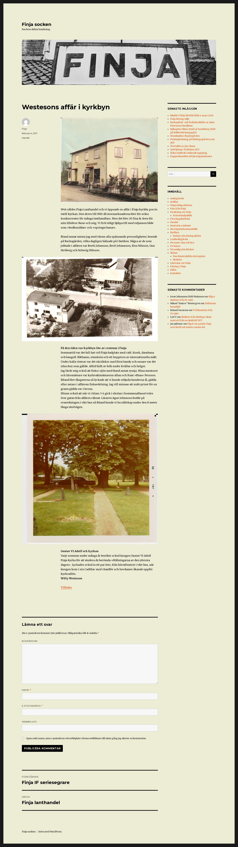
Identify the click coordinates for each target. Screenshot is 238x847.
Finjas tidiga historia (181, 205)
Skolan (173, 253)
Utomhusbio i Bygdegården (185, 136)
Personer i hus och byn (182, 242)
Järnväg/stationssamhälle (184, 229)
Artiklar (174, 201)
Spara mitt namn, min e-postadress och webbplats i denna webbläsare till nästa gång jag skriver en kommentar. (86, 738)
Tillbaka (66, 587)
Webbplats (29, 721)
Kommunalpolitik (182, 215)
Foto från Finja (178, 208)
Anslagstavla (177, 198)
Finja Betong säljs (179, 119)
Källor (173, 270)
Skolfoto (177, 259)
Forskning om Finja (180, 212)
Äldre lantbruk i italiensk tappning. (189, 153)
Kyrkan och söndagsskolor (187, 236)
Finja (24, 128)
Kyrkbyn (174, 232)
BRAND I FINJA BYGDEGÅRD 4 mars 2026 (191, 115)
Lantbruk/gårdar (179, 239)
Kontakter (175, 273)
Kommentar (29, 641)
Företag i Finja (178, 266)
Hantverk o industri (180, 225)
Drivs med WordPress (50, 831)
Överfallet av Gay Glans (182, 146)
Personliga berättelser (182, 249)
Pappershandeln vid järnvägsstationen (191, 156)
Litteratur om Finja (180, 263)
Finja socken (36, 24)
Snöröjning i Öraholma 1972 (184, 149)
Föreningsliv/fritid (180, 218)
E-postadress (32, 705)
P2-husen (175, 246)
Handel (25, 138)
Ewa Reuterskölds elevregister (189, 256)
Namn (26, 690)
